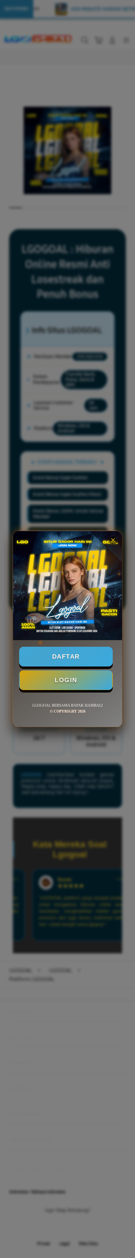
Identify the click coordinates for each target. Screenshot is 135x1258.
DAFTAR (66, 656)
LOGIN (66, 680)
